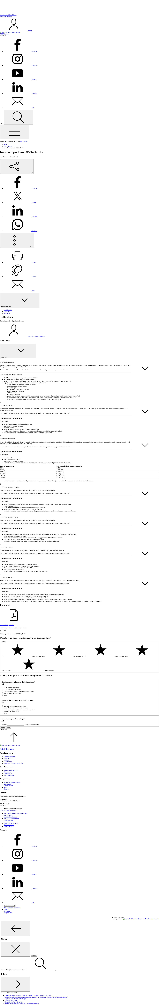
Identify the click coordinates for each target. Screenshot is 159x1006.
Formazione (7, 772)
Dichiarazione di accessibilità (12, 908)
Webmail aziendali (9, 825)
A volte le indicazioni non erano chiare (15, 706)
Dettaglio (4, 724)
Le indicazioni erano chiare (12, 687)
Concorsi (6, 789)
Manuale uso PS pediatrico (7, 625)
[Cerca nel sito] (18, 117)
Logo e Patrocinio (9, 775)
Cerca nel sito (5, 970)
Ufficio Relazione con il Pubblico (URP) (15, 813)
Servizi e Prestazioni (9, 756)
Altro (5, 695)
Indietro (3, 727)
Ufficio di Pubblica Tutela (11, 818)
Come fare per (8, 758)
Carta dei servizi (8, 785)
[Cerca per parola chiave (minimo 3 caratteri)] (15, 928)
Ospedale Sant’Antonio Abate (13, 1002)
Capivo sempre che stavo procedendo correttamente (19, 691)
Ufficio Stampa (8, 815)
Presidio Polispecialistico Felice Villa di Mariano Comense (22, 1003)
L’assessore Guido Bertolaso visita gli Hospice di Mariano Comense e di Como (28, 995)
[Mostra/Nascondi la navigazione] (14, 132)
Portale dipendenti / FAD (11, 823)
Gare (5, 787)
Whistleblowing (8, 820)
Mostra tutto (4, 357)
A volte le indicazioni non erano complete (16, 708)
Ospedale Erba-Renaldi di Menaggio (15, 998)
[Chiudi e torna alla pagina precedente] (15, 949)
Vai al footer (12, 15)
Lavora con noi (8, 773)
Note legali (7, 911)
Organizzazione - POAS (11, 770)
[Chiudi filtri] (15, 984)
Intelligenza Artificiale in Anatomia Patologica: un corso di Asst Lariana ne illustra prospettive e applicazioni (36, 997)
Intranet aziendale (9, 826)
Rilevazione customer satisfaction (13, 763)
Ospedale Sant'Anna (11, 1000)
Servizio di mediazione (10, 817)
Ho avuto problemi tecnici (11, 711)
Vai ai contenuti (4, 15)
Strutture (6, 760)
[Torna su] (14, 743)
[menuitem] (20, 188)
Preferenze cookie (9, 906)
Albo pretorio (8, 784)
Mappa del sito (8, 912)
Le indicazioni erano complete (12, 689)
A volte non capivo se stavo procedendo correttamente (19, 710)
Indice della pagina (6, 306)
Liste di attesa (8, 761)
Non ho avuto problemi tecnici (12, 693)
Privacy (6, 909)
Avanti (8, 727)
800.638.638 (23, 141)
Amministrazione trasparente (12, 782)
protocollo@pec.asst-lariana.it (8, 810)
